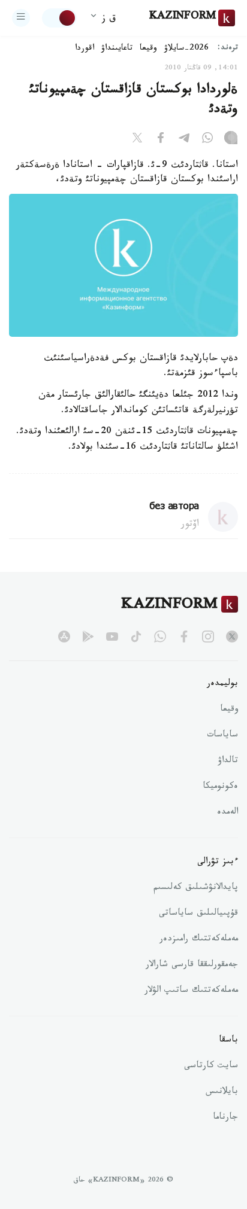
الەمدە (227, 813)
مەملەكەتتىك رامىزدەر (198, 939)
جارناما (225, 1118)
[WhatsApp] (207, 140)
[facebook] (184, 636)
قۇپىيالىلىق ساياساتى (198, 914)
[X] (137, 140)
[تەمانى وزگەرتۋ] (59, 18)
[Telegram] (184, 140)
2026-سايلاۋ (186, 49)
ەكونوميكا (220, 787)
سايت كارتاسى (211, 1066)
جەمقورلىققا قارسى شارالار (192, 965)
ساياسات (222, 735)
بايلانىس (222, 1092)
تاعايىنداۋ (116, 49)
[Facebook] (160, 140)
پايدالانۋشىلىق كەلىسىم (195, 888)
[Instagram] (231, 140)
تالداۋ (228, 761)
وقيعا (148, 49)
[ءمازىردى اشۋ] (21, 18)
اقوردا (84, 49)
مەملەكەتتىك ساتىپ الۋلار (191, 991)
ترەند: (228, 49)
